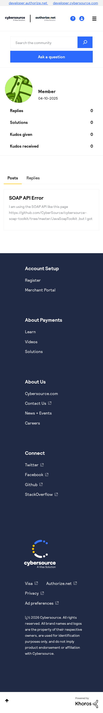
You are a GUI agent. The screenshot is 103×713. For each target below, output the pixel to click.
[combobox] (51, 42)
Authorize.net (59, 583)
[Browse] (92, 18)
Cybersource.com (41, 393)
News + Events (38, 413)
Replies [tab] (33, 177)
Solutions (34, 351)
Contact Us (35, 403)
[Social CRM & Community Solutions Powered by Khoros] (87, 702)
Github (31, 484)
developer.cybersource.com (75, 3)
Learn (30, 331)
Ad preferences (39, 603)
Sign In (82, 18)
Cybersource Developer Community (15, 18)
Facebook (34, 474)
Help (74, 18)
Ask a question (51, 56)
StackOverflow (39, 494)
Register (33, 280)
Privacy (32, 593)
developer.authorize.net (28, 3)
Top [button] (7, 700)
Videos (31, 341)
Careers (32, 423)
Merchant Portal (40, 289)
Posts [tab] (13, 177)
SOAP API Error (26, 198)
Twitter (31, 464)
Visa (29, 583)
